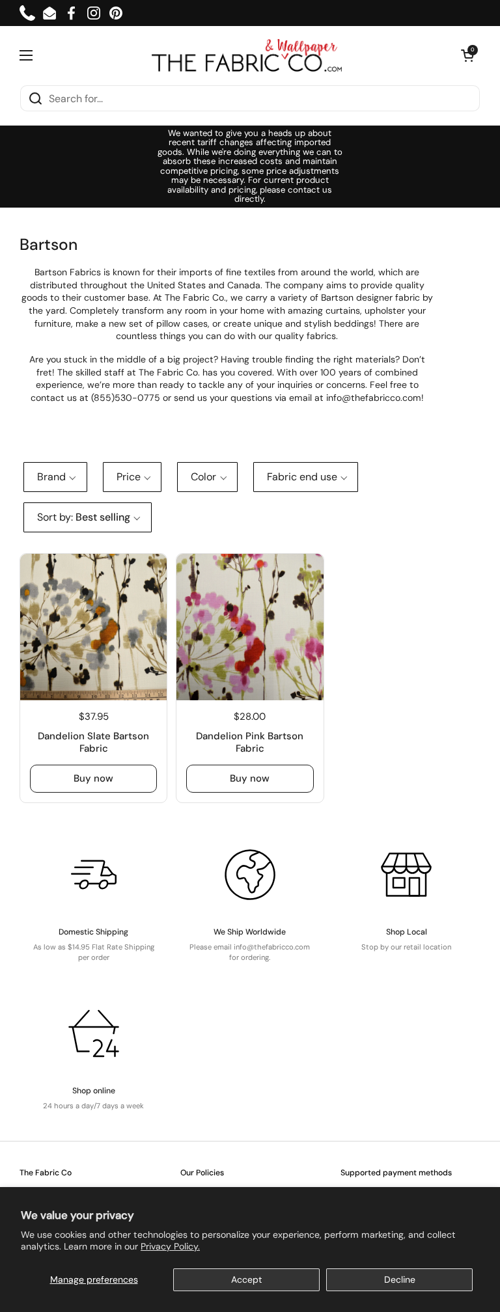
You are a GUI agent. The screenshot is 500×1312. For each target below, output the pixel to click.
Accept (246, 1279)
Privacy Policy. (170, 1246)
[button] (467, 55)
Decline (399, 1279)
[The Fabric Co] (247, 55)
